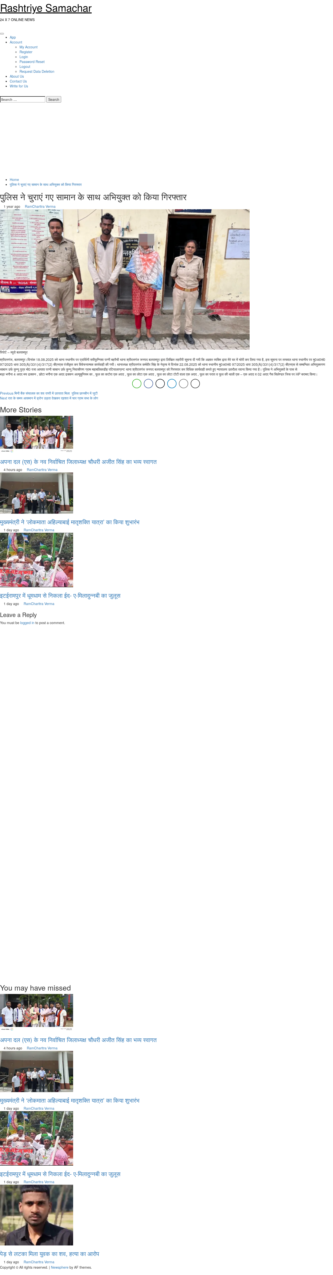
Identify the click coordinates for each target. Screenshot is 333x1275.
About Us (17, 76)
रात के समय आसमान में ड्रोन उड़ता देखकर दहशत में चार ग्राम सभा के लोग (49, 398)
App (13, 37)
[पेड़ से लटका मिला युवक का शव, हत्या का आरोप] (36, 1214)
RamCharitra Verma (40, 206)
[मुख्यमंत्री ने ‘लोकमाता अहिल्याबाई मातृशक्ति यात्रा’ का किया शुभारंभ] (36, 492)
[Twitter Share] (160, 383)
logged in (27, 622)
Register (26, 51)
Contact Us (18, 81)
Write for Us (19, 86)
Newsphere (60, 1267)
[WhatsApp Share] (136, 383)
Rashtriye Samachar (46, 7)
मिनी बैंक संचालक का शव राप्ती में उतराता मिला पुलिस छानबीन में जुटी (49, 393)
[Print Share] (195, 383)
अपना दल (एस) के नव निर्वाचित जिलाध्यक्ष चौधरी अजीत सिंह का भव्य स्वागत (78, 461)
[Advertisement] (166, 140)
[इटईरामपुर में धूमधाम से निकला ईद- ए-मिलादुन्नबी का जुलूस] (36, 559)
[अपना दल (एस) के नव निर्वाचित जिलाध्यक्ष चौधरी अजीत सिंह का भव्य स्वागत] (36, 433)
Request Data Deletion (37, 71)
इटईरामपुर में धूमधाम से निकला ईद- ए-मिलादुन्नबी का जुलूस (60, 595)
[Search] (1, 93)
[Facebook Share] (148, 383)
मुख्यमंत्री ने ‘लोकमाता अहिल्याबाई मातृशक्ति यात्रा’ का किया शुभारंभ (69, 521)
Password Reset (32, 61)
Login (24, 56)
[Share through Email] (183, 383)
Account (16, 42)
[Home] (1, 26)
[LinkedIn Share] (171, 383)
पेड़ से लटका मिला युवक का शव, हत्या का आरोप (49, 1253)
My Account (29, 46)
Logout (25, 66)
